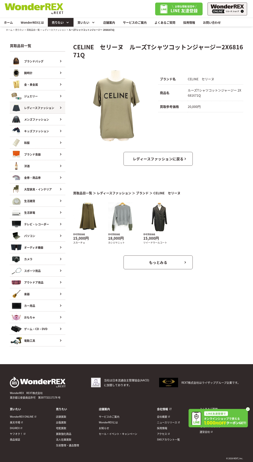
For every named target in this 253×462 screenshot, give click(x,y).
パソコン (29, 236)
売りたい (58, 22)
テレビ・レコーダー (36, 224)
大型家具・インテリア (38, 189)
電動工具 (29, 340)
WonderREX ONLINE (22, 416)
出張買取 (61, 422)
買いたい (83, 22)
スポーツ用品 (32, 271)
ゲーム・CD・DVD (35, 329)
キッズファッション (36, 131)
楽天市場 (15, 422)
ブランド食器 (32, 154)
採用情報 (189, 22)
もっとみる (158, 262)
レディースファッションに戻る (158, 158)
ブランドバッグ (33, 61)
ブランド (142, 193)
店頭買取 (61, 416)
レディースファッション (54, 29)
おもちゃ (29, 317)
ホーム (8, 22)
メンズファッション (36, 119)
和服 (27, 143)
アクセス (162, 434)
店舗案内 (109, 22)
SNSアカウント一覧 (168, 439)
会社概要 (162, 416)
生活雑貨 (29, 201)
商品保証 (15, 439)
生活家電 (29, 212)
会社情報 (162, 409)
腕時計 (28, 73)
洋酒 (27, 166)
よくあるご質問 (165, 22)
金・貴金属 (31, 84)
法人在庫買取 (63, 439)
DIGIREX (15, 428)
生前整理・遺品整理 (67, 445)
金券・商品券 (32, 178)
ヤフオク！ (16, 434)
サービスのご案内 (135, 22)
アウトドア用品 (33, 282)
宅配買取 (61, 428)
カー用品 (29, 306)
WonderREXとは (32, 22)
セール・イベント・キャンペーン (118, 434)
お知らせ (104, 428)
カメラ (28, 259)
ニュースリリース (167, 422)
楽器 (27, 294)
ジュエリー (31, 96)
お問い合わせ (212, 22)
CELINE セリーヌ (166, 193)
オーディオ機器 (33, 247)
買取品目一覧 (33, 29)
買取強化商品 (63, 434)
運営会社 (205, 432)
